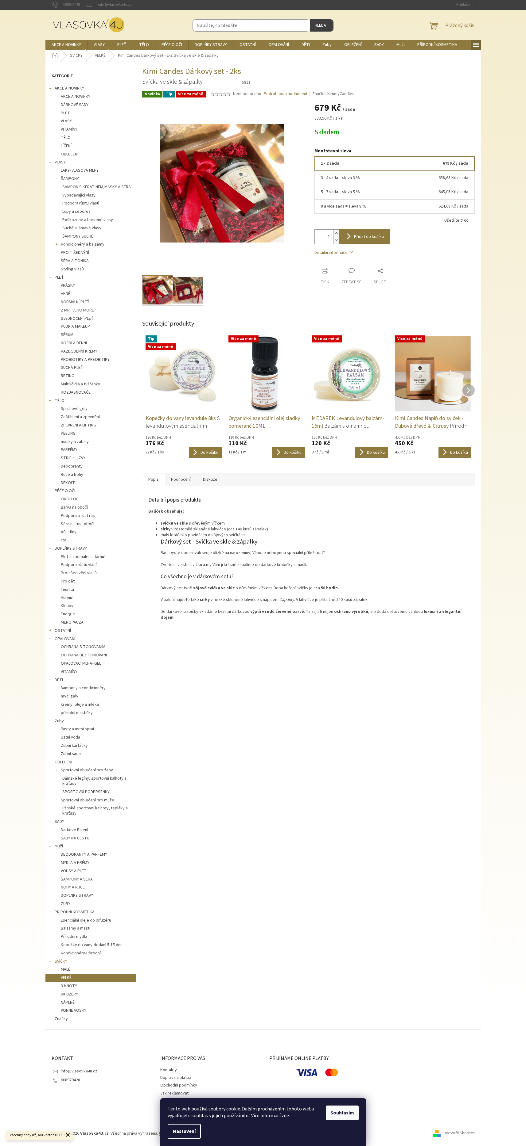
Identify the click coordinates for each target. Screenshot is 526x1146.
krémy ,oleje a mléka (80, 704)
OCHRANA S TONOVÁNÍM (83, 647)
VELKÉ (66, 978)
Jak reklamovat (174, 1093)
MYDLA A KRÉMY (75, 863)
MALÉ (65, 969)
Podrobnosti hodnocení (285, 94)
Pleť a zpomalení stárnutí (84, 557)
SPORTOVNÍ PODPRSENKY (86, 792)
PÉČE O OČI (65, 491)
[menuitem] (66, 45)
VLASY (66, 121)
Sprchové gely (74, 409)
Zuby (59, 721)
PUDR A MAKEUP (75, 326)
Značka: (333, 94)
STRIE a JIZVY (73, 458)
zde (285, 1115)
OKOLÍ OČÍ (70, 499)
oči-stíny (68, 532)
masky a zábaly (75, 442)
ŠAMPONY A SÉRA (77, 879)
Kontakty (168, 1070)
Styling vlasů (72, 269)
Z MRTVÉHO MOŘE (77, 310)
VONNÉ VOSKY (73, 1010)
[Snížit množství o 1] (336, 240)
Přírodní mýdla (74, 937)
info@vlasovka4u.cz (79, 1071)
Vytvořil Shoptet (460, 1133)
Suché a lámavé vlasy (81, 228)
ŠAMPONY (70, 179)
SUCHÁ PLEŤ (72, 368)
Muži (59, 846)
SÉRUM (67, 335)
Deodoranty (72, 466)
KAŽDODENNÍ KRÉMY (79, 351)
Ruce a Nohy (72, 475)
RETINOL (68, 376)
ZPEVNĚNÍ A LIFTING (78, 425)
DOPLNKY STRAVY (77, 895)
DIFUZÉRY (69, 994)
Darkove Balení (74, 830)
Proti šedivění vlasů (79, 573)
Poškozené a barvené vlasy (87, 220)
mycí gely (69, 696)
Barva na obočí (74, 507)
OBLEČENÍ (69, 154)
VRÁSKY (68, 285)
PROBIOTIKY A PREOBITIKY (85, 360)
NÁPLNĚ (68, 1002)
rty (63, 540)
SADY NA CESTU (75, 838)
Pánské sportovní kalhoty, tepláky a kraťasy (95, 810)
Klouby (67, 606)
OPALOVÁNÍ (65, 639)
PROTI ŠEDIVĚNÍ (75, 253)
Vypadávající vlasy (78, 195)
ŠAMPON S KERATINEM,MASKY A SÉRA (96, 187)
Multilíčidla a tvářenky (80, 384)
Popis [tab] (153, 479)
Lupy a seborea (76, 211)
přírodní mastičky (77, 713)
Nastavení (184, 1131)
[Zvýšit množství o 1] (336, 233)
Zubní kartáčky (74, 746)
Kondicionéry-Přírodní (81, 953)
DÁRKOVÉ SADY (74, 105)
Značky (61, 1019)
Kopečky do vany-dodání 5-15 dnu (92, 945)
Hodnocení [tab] (181, 479)
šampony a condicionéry (83, 688)
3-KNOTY (69, 986)
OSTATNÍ (63, 631)
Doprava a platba (175, 1078)
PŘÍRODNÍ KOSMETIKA (75, 912)
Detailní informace (331, 253)
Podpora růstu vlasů (80, 203)
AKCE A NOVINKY (69, 88)
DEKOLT (68, 483)
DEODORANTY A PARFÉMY (84, 854)
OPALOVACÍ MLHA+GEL (81, 663)
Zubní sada (71, 754)
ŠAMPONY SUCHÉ (77, 236)
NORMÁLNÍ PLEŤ (75, 302)
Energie (68, 614)
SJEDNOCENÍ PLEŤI (78, 318)
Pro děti (68, 581)
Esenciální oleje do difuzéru (86, 920)
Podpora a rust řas (78, 516)
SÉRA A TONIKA (75, 261)
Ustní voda (70, 737)
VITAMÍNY (69, 129)
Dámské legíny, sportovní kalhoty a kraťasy (94, 781)
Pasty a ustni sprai (77, 729)
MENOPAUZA (72, 622)
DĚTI (59, 680)
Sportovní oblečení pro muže (87, 800)
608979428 (70, 1080)
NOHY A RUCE (73, 887)
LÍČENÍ (66, 146)
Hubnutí (68, 598)
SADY (59, 822)
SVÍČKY (61, 961)
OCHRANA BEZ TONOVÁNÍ (84, 655)
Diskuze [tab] (210, 479)
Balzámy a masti (75, 928)
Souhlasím (342, 1113)
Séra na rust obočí (77, 524)
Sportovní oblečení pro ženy (87, 770)
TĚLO (66, 138)
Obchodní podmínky (178, 1085)
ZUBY (65, 904)
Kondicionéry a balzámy (82, 244)
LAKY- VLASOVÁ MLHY (80, 170)
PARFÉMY (69, 450)
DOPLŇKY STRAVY (71, 548)
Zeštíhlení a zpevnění (80, 417)
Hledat (322, 25)
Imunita (67, 589)
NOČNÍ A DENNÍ (74, 343)
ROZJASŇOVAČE (76, 392)
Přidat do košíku (369, 237)
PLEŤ (65, 113)
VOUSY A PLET (74, 871)
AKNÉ (65, 294)
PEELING (68, 433)
